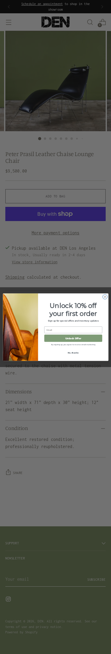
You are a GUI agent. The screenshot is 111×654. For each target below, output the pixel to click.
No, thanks (73, 352)
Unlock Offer (73, 338)
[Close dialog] (104, 296)
